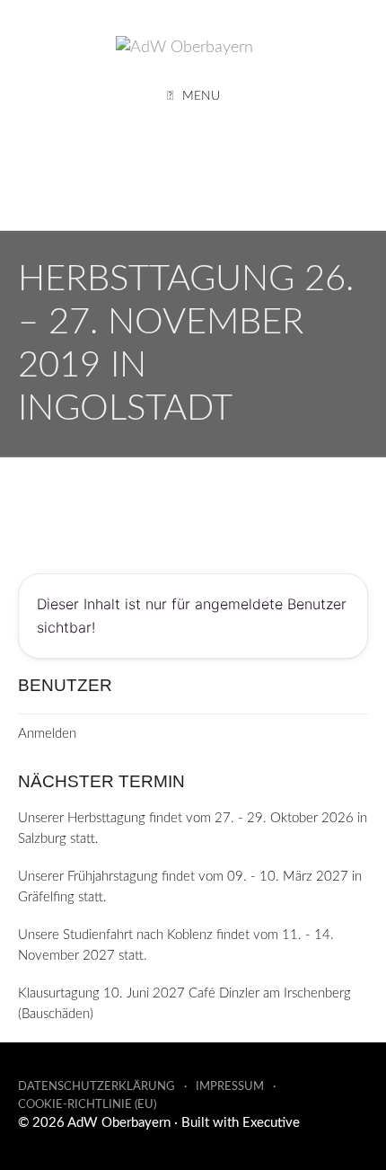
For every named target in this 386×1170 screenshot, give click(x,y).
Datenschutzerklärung (96, 1087)
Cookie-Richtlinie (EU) (87, 1105)
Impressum (230, 1087)
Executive (271, 1123)
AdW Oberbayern (119, 1123)
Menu (201, 96)
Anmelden (47, 733)
